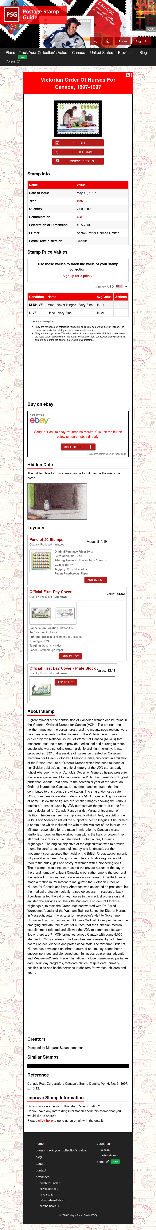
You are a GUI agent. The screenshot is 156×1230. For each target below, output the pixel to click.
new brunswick (48, 1206)
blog (39, 1156)
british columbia (49, 1183)
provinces (43, 1176)
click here (45, 1120)
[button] (121, 304)
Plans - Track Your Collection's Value (36, 52)
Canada (78, 52)
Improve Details (81, 161)
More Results (75, 447)
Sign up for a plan (76, 275)
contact (41, 1170)
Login (123, 41)
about (40, 1163)
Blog (143, 52)
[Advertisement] (78, 370)
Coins (13, 60)
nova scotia (46, 1194)
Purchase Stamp (81, 152)
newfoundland (48, 1189)
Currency (100, 287)
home (40, 1143)
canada (105, 1149)
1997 (80, 200)
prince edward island (52, 1200)
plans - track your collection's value (61, 1150)
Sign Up (141, 41)
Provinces (126, 52)
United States (101, 52)
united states (108, 1155)
